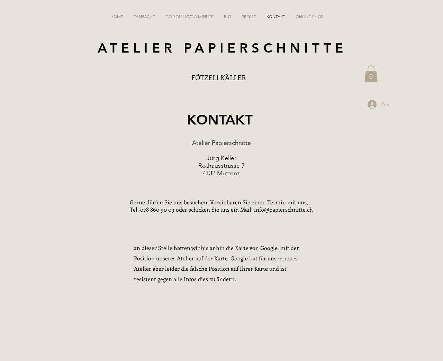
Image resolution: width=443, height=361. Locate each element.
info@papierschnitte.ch (283, 209)
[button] (371, 73)
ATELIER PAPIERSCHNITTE (222, 48)
